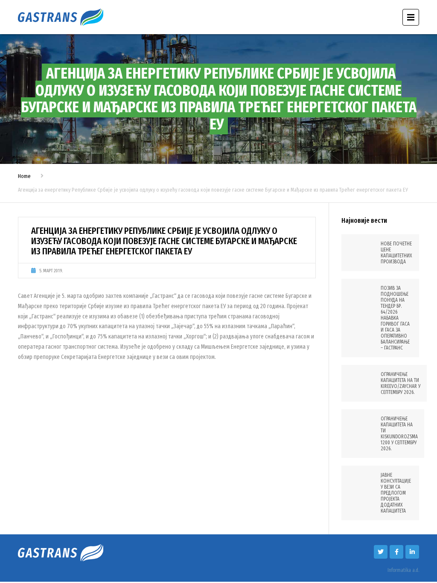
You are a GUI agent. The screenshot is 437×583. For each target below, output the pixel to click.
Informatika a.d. (403, 570)
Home (24, 176)
